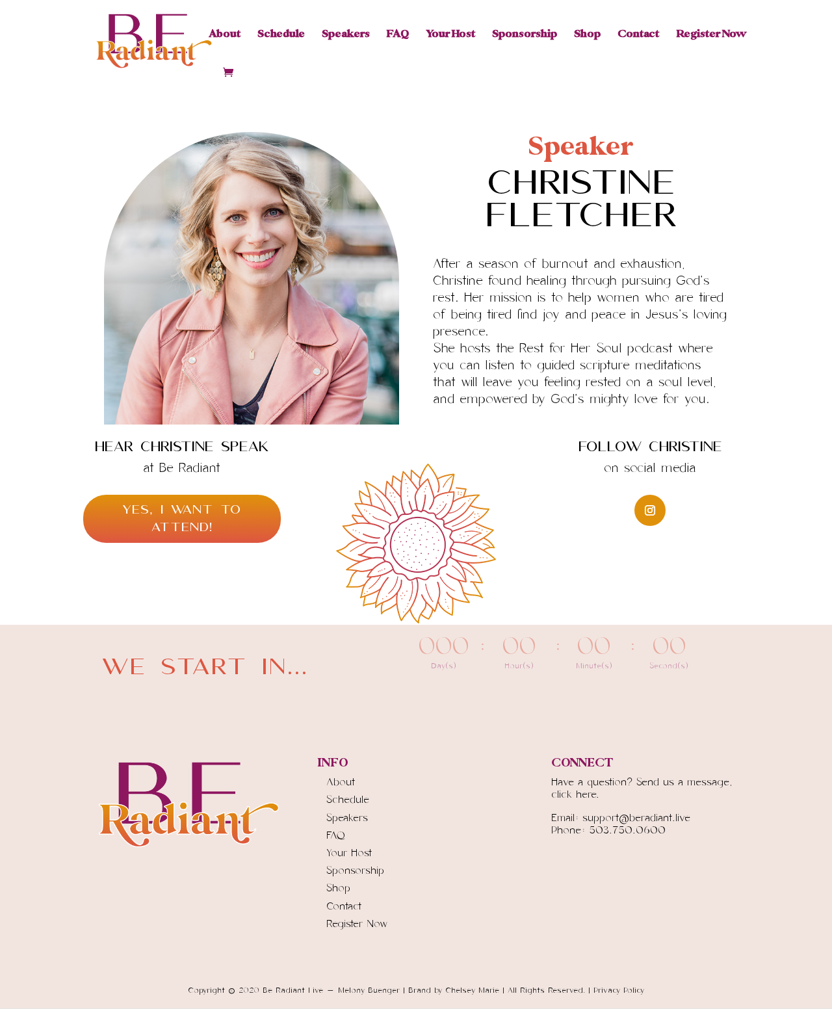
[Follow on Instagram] (650, 510)
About (224, 34)
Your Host (450, 34)
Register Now (711, 34)
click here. (575, 794)
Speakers (346, 34)
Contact (638, 34)
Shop (587, 34)
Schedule (281, 34)
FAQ (398, 34)
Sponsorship (524, 34)
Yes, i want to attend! (182, 518)
